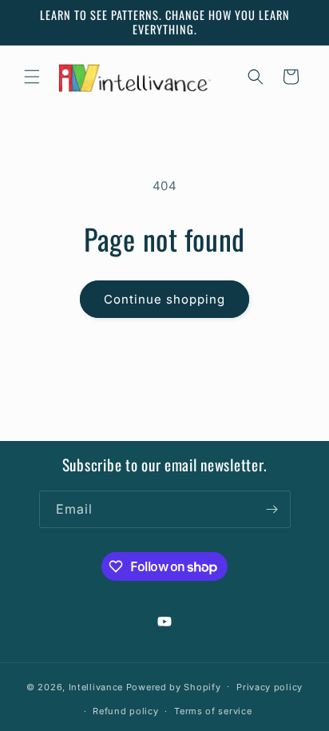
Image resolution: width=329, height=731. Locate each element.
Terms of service (213, 711)
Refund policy (125, 711)
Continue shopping (164, 299)
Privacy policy (269, 687)
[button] (32, 76)
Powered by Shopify (173, 686)
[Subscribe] (272, 509)
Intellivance (96, 686)
